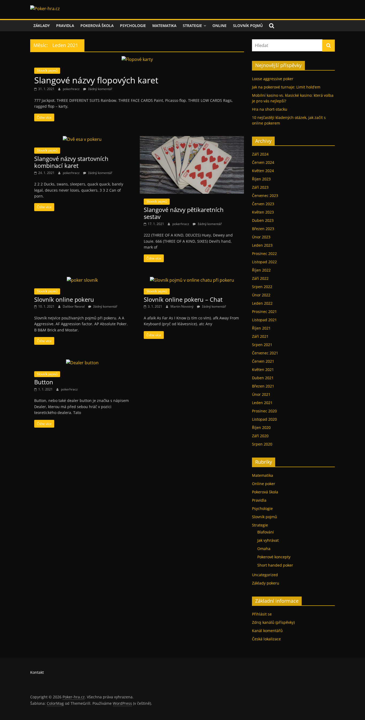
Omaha (263, 548)
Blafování (265, 532)
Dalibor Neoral (74, 306)
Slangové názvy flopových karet (96, 80)
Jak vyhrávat (268, 540)
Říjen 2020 (261, 427)
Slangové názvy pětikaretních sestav (184, 213)
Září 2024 (260, 154)
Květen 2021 (263, 369)
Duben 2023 (263, 220)
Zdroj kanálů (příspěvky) (273, 622)
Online (219, 25)
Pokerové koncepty (273, 556)
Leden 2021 (262, 402)
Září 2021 (260, 336)
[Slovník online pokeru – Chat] (192, 280)
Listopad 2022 (264, 261)
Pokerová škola (97, 25)
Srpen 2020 (262, 444)
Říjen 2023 (261, 178)
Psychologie (133, 25)
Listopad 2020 (264, 419)
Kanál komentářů (267, 630)
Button (43, 382)
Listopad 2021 (264, 319)
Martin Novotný (182, 306)
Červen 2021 (263, 361)
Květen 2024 (263, 170)
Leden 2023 (262, 245)
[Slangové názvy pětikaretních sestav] (192, 139)
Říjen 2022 (261, 270)
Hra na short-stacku (269, 109)
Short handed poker (275, 565)
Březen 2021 (263, 386)
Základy (41, 25)
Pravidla (65, 25)
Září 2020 (260, 435)
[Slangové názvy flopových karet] (137, 59)
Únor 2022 (261, 294)
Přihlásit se (262, 614)
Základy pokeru (265, 583)
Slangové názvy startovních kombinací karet (71, 161)
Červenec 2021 (265, 352)
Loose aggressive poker (272, 78)
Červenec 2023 (265, 195)
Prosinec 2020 (264, 410)
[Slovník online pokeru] (82, 280)
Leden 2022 (262, 303)
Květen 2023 (263, 212)
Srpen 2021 (262, 344)
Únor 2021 (261, 394)
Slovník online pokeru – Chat (183, 299)
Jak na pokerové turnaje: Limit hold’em (286, 87)
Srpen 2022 (262, 286)
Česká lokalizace (266, 638)
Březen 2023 (263, 228)
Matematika (164, 25)
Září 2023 (260, 187)
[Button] (82, 363)
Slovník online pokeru (64, 299)
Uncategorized (265, 574)
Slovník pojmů (248, 25)
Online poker (263, 483)
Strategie (192, 25)
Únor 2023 (261, 236)
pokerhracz (71, 89)
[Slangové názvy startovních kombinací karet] (82, 139)
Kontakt (37, 672)
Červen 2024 (263, 162)
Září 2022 (260, 278)
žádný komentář (99, 89)
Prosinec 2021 (264, 311)
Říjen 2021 (261, 328)
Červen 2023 (263, 203)
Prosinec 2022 (264, 253)
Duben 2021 (263, 377)
